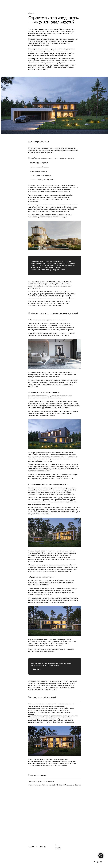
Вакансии (85, 846)
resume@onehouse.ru (88, 848)
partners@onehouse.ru (7, 859)
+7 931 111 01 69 (104, 1)
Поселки (25, 1)
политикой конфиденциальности (53, 832)
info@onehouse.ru (6, 850)
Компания (68, 1)
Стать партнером (4, 862)
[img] (6, 1)
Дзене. (71, 298)
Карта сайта (59, 859)
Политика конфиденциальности (61, 862)
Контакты (86, 1)
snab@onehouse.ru (33, 859)
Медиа (80, 1)
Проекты (57, 1)
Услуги (62, 1)
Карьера (74, 1)
